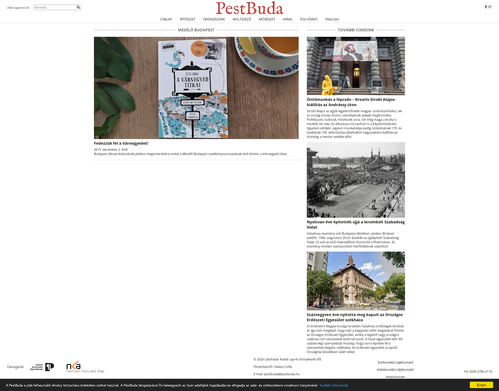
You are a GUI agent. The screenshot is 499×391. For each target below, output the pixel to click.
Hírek (287, 19)
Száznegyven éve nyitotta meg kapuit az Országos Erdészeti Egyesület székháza (355, 317)
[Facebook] (486, 7)
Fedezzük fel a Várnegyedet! (121, 143)
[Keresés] (78, 7)
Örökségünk (214, 19)
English (332, 19)
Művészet (267, 19)
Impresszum (395, 376)
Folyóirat (309, 19)
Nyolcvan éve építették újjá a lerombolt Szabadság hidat (356, 224)
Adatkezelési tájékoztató (395, 369)
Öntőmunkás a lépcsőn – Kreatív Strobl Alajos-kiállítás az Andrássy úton (351, 102)
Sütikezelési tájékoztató (395, 362)
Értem (481, 384)
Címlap (166, 19)
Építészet (187, 19)
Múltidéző (242, 19)
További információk (333, 385)
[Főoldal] (249, 8)
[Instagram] (489, 7)
